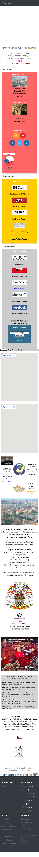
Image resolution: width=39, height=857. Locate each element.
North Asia (25, 807)
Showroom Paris (8, 836)
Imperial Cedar (7, 840)
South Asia (25, 800)
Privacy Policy (26, 828)
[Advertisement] (19, 25)
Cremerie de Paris (8, 826)
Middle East (25, 811)
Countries (5, 790)
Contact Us (25, 819)
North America (26, 786)
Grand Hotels (6, 829)
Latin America (26, 797)
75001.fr (5, 833)
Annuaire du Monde (9, 843)
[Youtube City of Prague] (23, 135)
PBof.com (6, 3)
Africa (23, 790)
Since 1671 (6, 819)
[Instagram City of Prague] (16, 135)
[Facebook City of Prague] (12, 143)
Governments (7, 797)
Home (4, 786)
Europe (23, 793)
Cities (4, 793)
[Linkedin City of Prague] (26, 143)
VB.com (4, 822)
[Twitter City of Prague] (19, 143)
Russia (23, 804)
